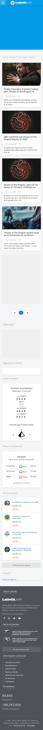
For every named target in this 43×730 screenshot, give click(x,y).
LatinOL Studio (10, 669)
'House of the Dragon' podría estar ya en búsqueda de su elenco (21, 234)
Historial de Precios (22, 483)
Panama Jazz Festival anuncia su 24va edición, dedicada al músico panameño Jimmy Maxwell (25, 633)
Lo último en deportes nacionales (21, 517)
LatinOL (5, 57)
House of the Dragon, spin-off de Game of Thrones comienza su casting (21, 186)
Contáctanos (9, 681)
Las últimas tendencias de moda (25, 502)
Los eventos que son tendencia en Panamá (24, 533)
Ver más (15, 509)
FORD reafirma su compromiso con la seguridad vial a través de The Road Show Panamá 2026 (24, 640)
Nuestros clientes (11, 672)
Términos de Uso (19, 725)
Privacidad (31, 725)
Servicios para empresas (14, 675)
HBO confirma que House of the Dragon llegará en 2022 (20, 138)
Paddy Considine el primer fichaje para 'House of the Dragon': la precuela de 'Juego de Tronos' (21, 90)
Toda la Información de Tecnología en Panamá (21, 549)
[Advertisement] (21, 27)
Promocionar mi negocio (21, 565)
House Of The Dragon (18, 57)
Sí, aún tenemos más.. (21, 649)
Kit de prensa (10, 678)
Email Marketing (11, 665)
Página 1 (32, 57)
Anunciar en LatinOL (12, 662)
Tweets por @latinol (9, 579)
